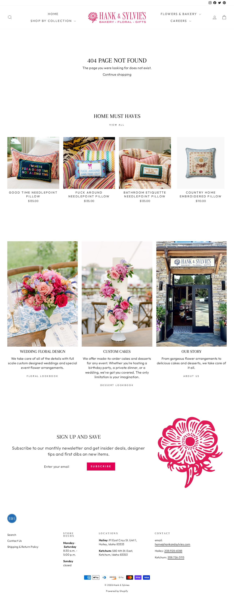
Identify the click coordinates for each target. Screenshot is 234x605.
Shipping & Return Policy (23, 547)
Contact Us (14, 540)
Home (53, 14)
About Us (191, 376)
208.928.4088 (173, 551)
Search (11, 534)
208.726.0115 (176, 557)
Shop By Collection (52, 21)
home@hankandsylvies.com (172, 544)
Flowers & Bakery (179, 14)
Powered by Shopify (117, 591)
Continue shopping (117, 74)
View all (117, 124)
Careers (179, 21)
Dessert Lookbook (117, 385)
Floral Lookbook (42, 376)
